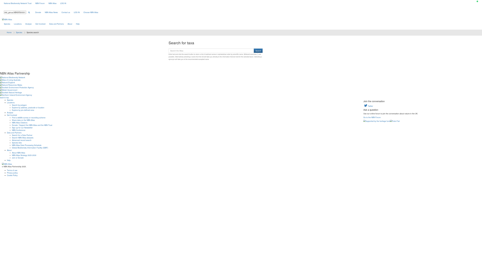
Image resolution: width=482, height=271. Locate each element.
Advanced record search (21, 140)
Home (9, 32)
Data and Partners (56, 24)
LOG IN (63, 3)
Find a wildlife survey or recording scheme (28, 117)
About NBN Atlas (18, 152)
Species (7, 24)
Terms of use (12, 170)
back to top (4, 97)
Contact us (66, 12)
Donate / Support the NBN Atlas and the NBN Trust (32, 125)
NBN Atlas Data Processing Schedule (26, 145)
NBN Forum (40, 3)
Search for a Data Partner (22, 135)
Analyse (28, 24)
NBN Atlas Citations (19, 122)
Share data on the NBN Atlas (23, 120)
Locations (18, 24)
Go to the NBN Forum (372, 117)
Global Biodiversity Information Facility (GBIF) (30, 147)
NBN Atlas (52, 3)
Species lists (17, 142)
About (70, 24)
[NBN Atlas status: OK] (477, 1)
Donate (38, 12)
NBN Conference (18, 130)
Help (78, 24)
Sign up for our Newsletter (22, 127)
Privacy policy (12, 173)
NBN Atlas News (51, 12)
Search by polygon (19, 105)
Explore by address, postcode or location (28, 107)
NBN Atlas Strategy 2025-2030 (24, 155)
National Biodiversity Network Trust (18, 3)
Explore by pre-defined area (23, 110)
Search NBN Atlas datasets (22, 137)
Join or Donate (18, 157)
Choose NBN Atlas (90, 12)
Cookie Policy (12, 175)
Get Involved (40, 24)
